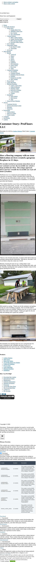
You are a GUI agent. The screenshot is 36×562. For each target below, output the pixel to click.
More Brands (7, 51)
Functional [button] (3, 516)
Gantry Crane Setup (15, 85)
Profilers (12, 76)
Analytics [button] (2, 532)
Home (5, 25)
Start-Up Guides (11, 113)
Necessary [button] (3, 451)
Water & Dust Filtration (13, 101)
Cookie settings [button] (4, 561)
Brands (9, 53)
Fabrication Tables (12, 45)
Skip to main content (9, 3)
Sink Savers (13, 98)
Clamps (12, 93)
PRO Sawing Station (16, 40)
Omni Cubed (14, 65)
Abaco (12, 56)
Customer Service (12, 104)
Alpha (12, 57)
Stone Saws (10, 28)
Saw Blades (13, 71)
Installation (10, 95)
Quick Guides (11, 115)
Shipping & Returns (9, 383)
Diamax (12, 60)
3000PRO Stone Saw (16, 31)
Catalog (5, 119)
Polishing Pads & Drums (17, 74)
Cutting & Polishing (12, 70)
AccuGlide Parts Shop (9, 386)
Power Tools (10, 81)
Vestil (12, 68)
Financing (9, 108)
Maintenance (7, 380)
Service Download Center (14, 105)
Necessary (5, 453)
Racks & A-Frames (15, 90)
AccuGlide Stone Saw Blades (11, 362)
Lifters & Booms (15, 87)
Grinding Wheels (15, 73)
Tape (11, 99)
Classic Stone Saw (15, 30)
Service (5, 102)
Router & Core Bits (15, 78)
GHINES (13, 62)
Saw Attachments (15, 34)
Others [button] (2, 548)
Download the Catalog (9, 377)
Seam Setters (14, 96)
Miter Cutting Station (16, 37)
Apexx (12, 59)
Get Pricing (6, 118)
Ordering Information (9, 381)
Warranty (9, 107)
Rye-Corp (13, 67)
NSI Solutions (14, 64)
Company (6, 116)
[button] (4, 22)
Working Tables (14, 88)
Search (19, 19)
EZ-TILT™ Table (15, 47)
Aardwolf (13, 54)
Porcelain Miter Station (16, 42)
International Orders (9, 378)
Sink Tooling (14, 79)
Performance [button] (3, 524)
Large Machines (11, 82)
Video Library (11, 112)
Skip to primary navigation (10, 2)
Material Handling (12, 84)
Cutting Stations (11, 36)
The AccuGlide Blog (9, 388)
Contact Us (6, 389)
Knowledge (6, 110)
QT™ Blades (10, 43)
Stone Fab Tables (8, 361)
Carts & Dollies (14, 91)
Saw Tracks (13, 33)
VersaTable (13, 48)
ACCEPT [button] (12, 561)
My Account (6, 391)
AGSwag (9, 50)
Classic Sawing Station (16, 39)
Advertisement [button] (4, 540)
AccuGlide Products (9, 26)
